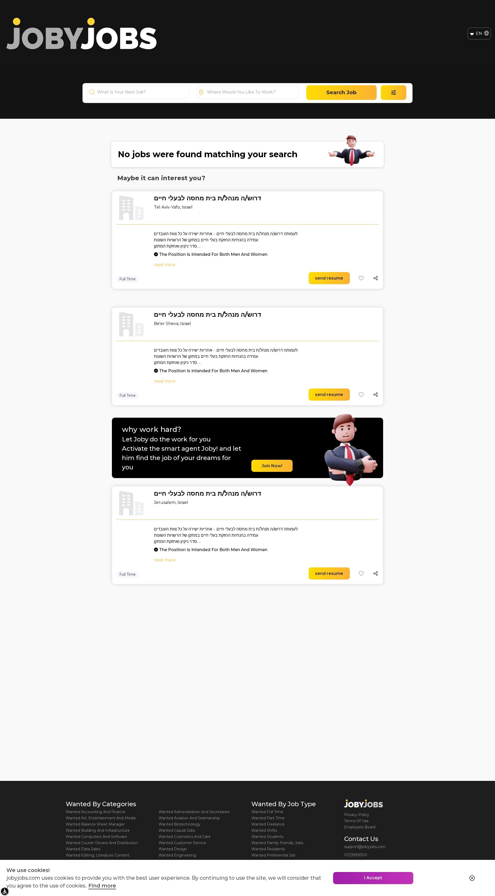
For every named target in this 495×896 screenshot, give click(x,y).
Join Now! (272, 465)
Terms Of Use (356, 821)
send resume (329, 278)
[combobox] (142, 92)
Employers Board (359, 827)
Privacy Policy (356, 814)
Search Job (341, 92)
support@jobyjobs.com (365, 846)
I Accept (373, 877)
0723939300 (355, 855)
